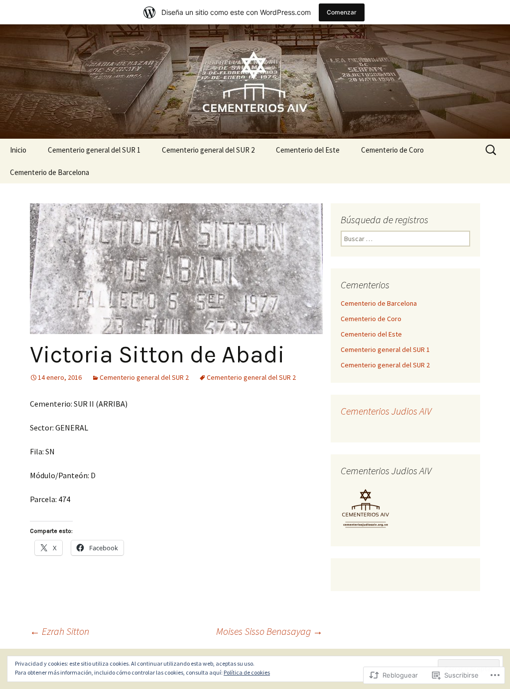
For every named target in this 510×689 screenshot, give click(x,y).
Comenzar (342, 12)
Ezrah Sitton (59, 631)
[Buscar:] (491, 150)
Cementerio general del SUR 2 (208, 150)
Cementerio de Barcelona (49, 172)
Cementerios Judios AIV (386, 411)
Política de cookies (247, 672)
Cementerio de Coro (392, 150)
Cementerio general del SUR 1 (94, 150)
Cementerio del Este (308, 150)
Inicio (18, 150)
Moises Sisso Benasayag (269, 631)
